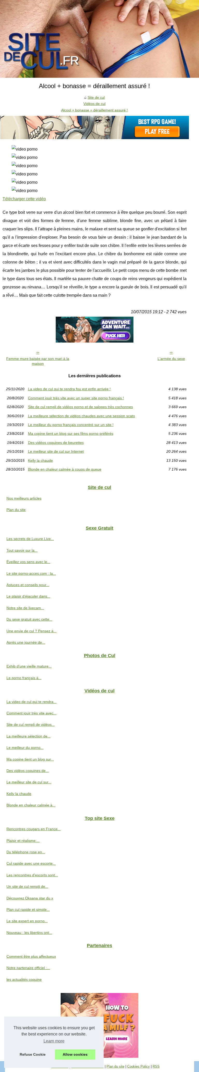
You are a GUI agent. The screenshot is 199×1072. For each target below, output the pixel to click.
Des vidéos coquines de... (27, 771)
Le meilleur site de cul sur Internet (56, 451)
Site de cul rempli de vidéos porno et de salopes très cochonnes (80, 407)
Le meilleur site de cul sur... (28, 782)
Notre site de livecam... (25, 608)
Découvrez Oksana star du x (29, 898)
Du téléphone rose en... (25, 852)
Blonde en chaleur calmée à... (30, 805)
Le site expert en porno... (27, 921)
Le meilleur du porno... (25, 748)
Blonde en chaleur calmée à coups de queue (64, 469)
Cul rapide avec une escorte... (31, 863)
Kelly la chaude (40, 460)
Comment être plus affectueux (31, 956)
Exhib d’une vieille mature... (29, 666)
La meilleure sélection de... (28, 736)
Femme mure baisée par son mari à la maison (37, 361)
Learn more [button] (54, 1041)
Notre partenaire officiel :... (28, 968)
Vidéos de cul (94, 104)
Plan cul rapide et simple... (28, 909)
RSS (156, 1066)
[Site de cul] (99, 39)
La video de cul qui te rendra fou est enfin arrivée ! (69, 389)
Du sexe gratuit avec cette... (29, 619)
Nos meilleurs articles (23, 498)
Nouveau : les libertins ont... (29, 933)
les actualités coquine (24, 979)
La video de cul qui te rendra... (31, 702)
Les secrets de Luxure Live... (30, 539)
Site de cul (96, 97)
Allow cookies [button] (75, 1054)
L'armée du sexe (171, 359)
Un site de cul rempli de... (27, 886)
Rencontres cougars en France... (33, 829)
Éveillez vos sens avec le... (28, 562)
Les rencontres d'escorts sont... (32, 875)
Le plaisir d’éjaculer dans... (28, 596)
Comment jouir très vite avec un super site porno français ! (76, 398)
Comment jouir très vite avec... (31, 713)
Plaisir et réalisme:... (23, 841)
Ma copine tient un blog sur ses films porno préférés (70, 433)
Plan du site (16, 510)
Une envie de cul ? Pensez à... (31, 631)
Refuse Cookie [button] (33, 1054)
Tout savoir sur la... (22, 550)
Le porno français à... (23, 678)
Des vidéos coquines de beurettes (56, 442)
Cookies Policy (138, 1066)
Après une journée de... (25, 642)
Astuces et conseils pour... (27, 585)
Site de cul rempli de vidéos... (30, 724)
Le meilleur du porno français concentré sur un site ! (70, 425)
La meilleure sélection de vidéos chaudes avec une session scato (81, 416)
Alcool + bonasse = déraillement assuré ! (94, 110)
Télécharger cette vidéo (24, 199)
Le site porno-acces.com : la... (31, 573)
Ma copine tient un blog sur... (30, 759)
